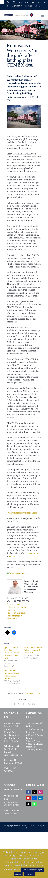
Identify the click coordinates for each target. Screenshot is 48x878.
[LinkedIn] (40, 798)
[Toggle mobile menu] (42, 16)
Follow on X (12, 610)
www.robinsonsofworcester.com (22, 513)
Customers (29, 694)
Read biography (14, 615)
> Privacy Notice (34, 749)
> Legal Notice (33, 741)
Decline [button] (18, 874)
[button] (9, 116)
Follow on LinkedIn (16, 613)
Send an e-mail (14, 604)
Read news (12, 618)
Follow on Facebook (16, 607)
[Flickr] (34, 798)
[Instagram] (40, 792)
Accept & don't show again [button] (32, 870)
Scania (37, 694)
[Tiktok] (28, 804)
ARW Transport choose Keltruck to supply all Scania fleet (33, 650)
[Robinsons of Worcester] (24, 106)
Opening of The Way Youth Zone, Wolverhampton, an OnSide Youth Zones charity (12, 653)
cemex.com (14, 556)
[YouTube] (28, 798)
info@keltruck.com (33, 6)
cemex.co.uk (35, 553)
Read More (29, 874)
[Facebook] (28, 792)
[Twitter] (34, 792)
